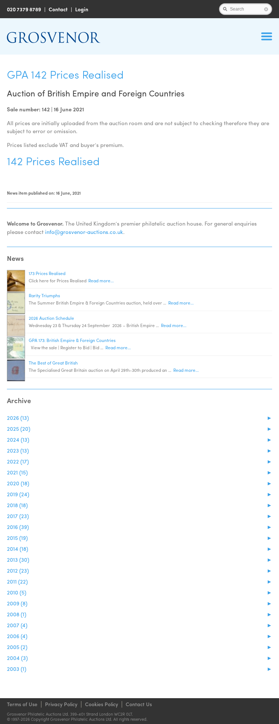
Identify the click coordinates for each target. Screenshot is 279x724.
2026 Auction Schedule (51, 318)
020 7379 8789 (24, 9)
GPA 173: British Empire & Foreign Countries (72, 340)
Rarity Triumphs (44, 295)
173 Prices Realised (47, 273)
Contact (58, 9)
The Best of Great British (53, 362)
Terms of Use (22, 704)
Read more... (101, 280)
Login (81, 9)
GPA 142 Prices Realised (65, 74)
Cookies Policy (101, 704)
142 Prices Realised (53, 160)
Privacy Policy (61, 704)
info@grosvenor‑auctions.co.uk (84, 232)
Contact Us (139, 704)
